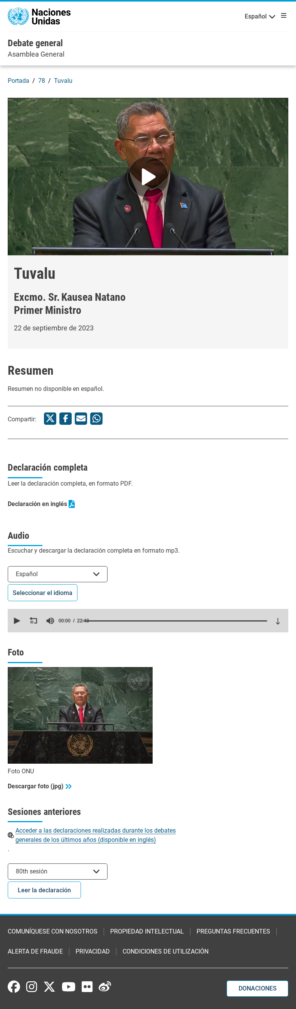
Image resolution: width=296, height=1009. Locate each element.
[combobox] (58, 574)
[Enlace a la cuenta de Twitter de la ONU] (49, 987)
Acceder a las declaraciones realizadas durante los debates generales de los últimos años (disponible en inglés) (95, 835)
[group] (50, 620)
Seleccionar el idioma (42, 593)
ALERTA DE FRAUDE (35, 951)
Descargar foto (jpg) (36, 786)
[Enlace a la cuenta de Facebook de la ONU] (14, 987)
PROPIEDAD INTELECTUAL (147, 931)
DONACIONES (258, 988)
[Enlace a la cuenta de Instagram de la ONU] (31, 987)
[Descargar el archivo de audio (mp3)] (278, 621)
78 (41, 80)
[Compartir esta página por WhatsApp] (96, 418)
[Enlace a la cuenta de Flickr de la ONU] (87, 987)
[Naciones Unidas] (39, 16)
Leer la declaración (44, 890)
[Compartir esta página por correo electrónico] (81, 418)
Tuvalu (63, 80)
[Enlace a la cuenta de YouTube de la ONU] (69, 987)
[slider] (174, 621)
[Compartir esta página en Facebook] (65, 418)
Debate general (35, 43)
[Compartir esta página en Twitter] (50, 418)
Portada (18, 80)
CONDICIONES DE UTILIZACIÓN (166, 951)
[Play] (148, 177)
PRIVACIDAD (93, 951)
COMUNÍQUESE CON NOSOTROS (53, 931)
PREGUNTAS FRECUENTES (233, 931)
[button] (16, 620)
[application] (148, 620)
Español (256, 16)
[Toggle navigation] (282, 15)
